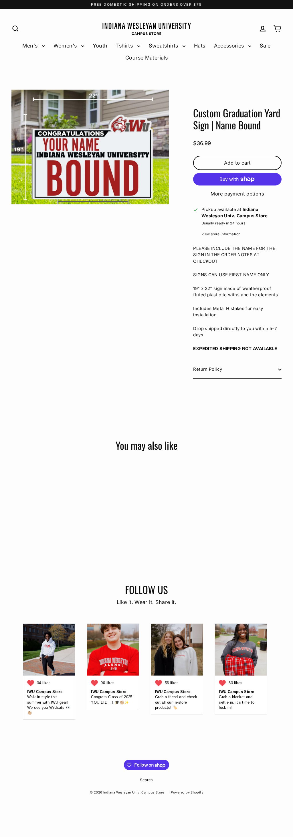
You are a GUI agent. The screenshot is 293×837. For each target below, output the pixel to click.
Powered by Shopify (187, 792)
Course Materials (146, 57)
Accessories (230, 45)
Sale (265, 45)
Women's (66, 45)
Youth (100, 45)
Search (146, 779)
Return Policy (207, 369)
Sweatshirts (164, 45)
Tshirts (125, 45)
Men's (30, 45)
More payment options (237, 194)
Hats (199, 45)
